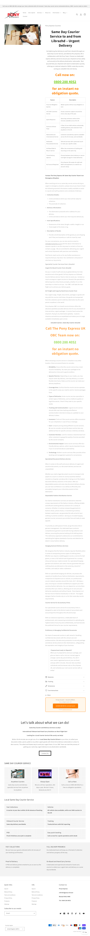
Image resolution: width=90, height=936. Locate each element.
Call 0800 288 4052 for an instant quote (65, 706)
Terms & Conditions (9, 895)
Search (6, 889)
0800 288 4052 (65, 81)
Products (7, 901)
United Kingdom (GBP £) (13, 929)
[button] (40, 12)
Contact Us (45, 753)
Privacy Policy (8, 898)
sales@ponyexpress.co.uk (53, 244)
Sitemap (6, 904)
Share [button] (49, 695)
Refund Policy (8, 892)
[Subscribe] (34, 913)
